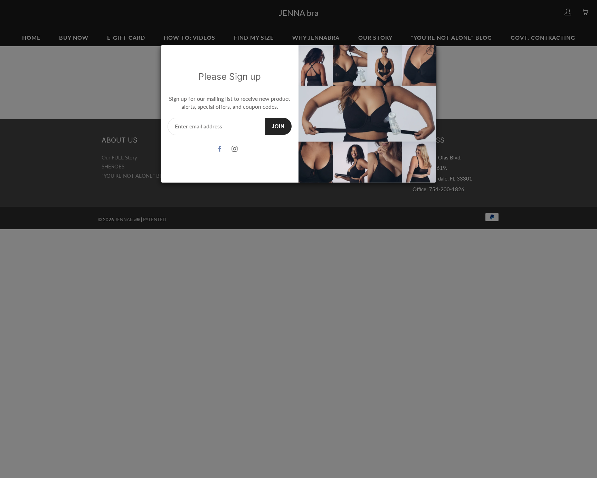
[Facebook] (220, 149)
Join (278, 126)
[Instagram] (235, 149)
